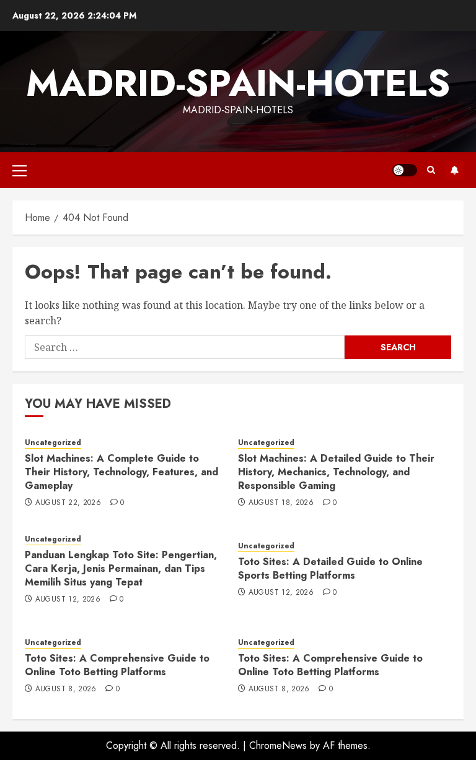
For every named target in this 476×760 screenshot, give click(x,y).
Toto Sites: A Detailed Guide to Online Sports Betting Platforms (330, 568)
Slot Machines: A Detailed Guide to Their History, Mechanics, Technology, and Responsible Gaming (336, 472)
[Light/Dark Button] (404, 170)
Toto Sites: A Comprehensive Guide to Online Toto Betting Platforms (117, 665)
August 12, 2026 (67, 600)
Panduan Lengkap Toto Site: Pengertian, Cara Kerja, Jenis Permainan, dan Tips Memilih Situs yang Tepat (121, 569)
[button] (19, 170)
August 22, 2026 (68, 503)
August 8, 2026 (66, 689)
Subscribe (454, 170)
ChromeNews (278, 745)
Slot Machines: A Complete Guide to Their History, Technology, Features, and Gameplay (121, 472)
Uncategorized (53, 443)
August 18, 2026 (281, 503)
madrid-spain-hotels (238, 83)
